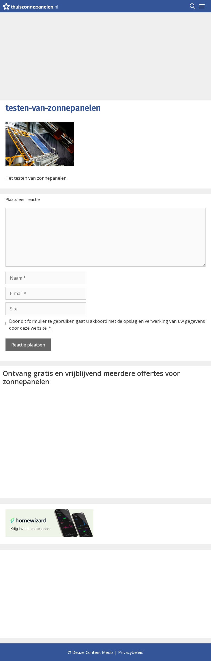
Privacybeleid (130, 652)
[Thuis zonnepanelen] (30, 6)
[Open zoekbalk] (193, 6)
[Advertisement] (105, 53)
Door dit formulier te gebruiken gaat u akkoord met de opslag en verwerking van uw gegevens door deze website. (107, 324)
